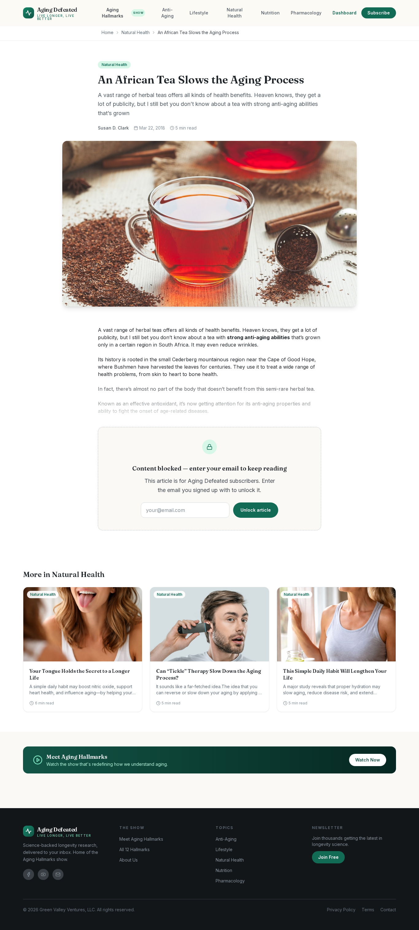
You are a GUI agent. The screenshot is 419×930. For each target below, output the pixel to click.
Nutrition (270, 12)
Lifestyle (199, 12)
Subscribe (378, 12)
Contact (388, 909)
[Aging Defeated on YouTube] (43, 874)
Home (107, 32)
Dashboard (344, 12)
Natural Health (235, 12)
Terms (368, 909)
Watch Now (367, 759)
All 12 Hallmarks (134, 849)
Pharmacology (306, 12)
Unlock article (255, 510)
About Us (128, 859)
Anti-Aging (167, 12)
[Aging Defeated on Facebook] (28, 874)
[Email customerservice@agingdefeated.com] (57, 874)
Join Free (328, 857)
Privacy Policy (341, 909)
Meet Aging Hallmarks (141, 839)
